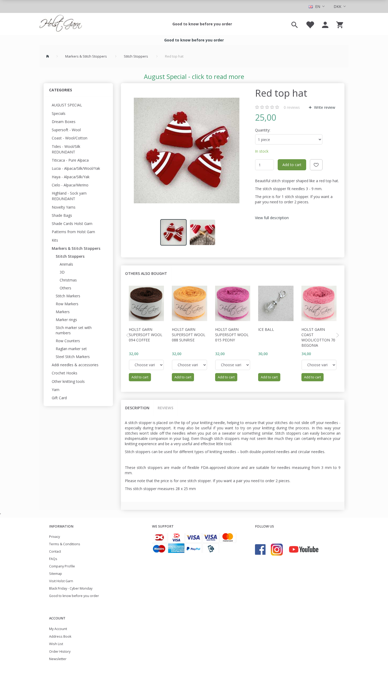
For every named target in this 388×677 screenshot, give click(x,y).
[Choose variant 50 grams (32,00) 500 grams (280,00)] (146, 365)
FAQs (53, 559)
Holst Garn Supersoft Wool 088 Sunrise (188, 334)
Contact (55, 551)
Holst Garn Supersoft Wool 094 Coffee (145, 334)
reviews (292, 107)
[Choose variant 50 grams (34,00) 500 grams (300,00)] (319, 365)
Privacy (54, 536)
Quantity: (262, 130)
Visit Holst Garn (61, 581)
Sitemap (55, 573)
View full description (272, 217)
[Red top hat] (186, 150)
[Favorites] (310, 24)
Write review (324, 107)
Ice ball (266, 329)
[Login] (325, 24)
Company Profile (62, 566)
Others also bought (146, 273)
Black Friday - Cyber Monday (70, 588)
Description (137, 407)
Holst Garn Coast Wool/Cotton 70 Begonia (318, 337)
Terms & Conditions (64, 544)
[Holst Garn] (61, 24)
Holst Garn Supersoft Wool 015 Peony (232, 334)
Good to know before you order (202, 23)
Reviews (165, 407)
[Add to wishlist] (316, 164)
